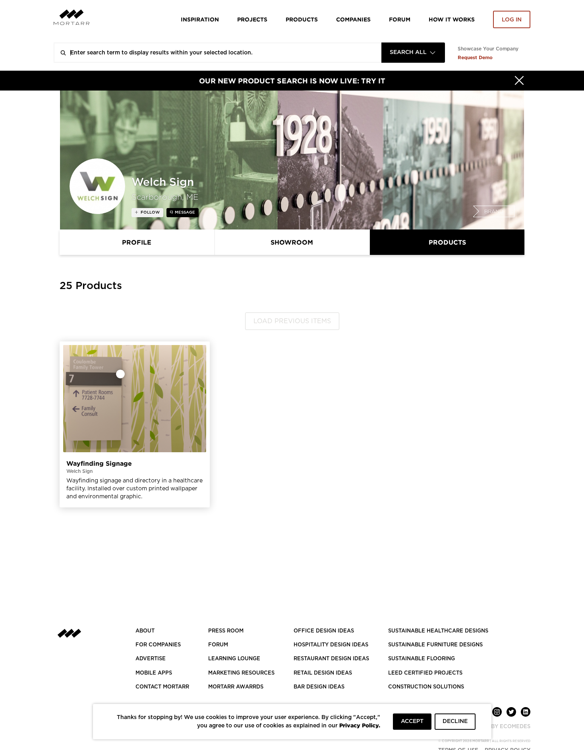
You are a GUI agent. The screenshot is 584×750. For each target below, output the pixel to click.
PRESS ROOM (226, 631)
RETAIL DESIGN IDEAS (323, 673)
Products (302, 19)
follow (149, 212)
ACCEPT (412, 721)
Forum (399, 19)
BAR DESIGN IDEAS (319, 687)
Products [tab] (447, 242)
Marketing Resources (241, 673)
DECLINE (455, 721)
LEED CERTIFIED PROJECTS (425, 673)
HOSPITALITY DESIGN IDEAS (331, 645)
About (145, 631)
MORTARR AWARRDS (235, 687)
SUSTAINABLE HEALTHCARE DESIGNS (438, 631)
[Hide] (519, 81)
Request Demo (475, 57)
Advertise (150, 658)
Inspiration (200, 19)
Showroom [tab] (292, 242)
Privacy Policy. (359, 725)
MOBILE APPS (153, 673)
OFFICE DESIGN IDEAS (324, 631)
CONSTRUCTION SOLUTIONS (426, 687)
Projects (252, 19)
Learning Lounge (234, 658)
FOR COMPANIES (158, 645)
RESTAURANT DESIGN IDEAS (331, 658)
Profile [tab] (136, 242)
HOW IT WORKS (452, 19)
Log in (512, 20)
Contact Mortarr (162, 687)
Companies (353, 19)
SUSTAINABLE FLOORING (421, 658)
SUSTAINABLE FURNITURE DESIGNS (435, 645)
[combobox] (413, 52)
